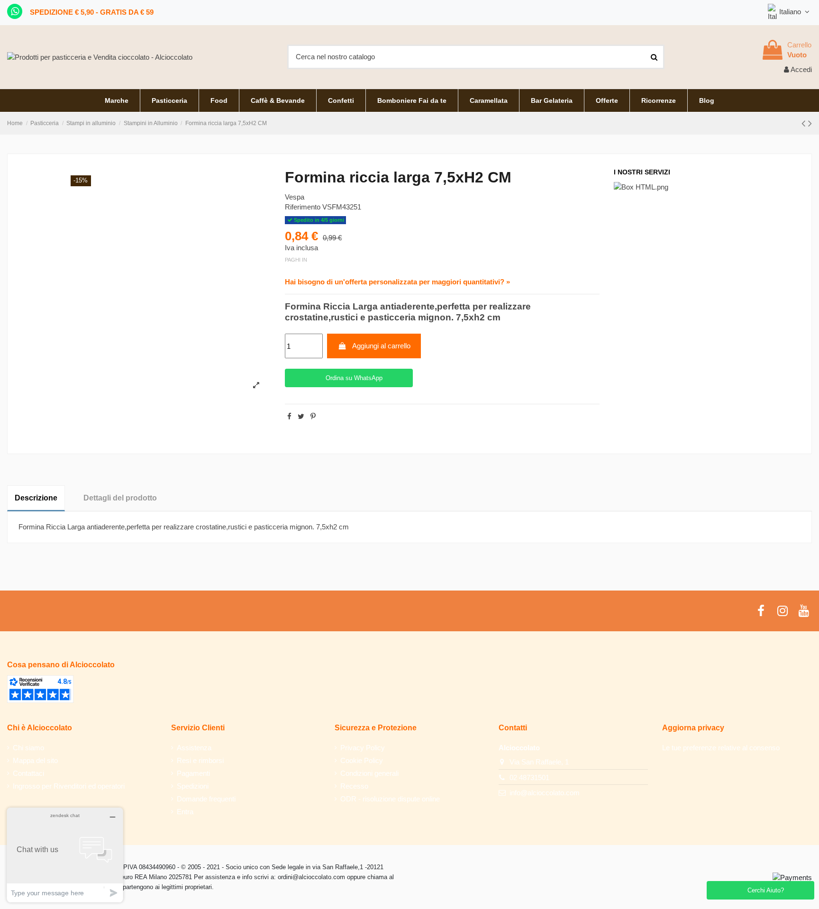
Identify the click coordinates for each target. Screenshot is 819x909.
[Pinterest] (313, 416)
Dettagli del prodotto (120, 498)
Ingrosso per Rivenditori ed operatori (69, 786)
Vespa (294, 197)
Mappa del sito (35, 760)
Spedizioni (193, 786)
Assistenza (194, 748)
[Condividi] (289, 416)
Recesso (354, 786)
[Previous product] (804, 123)
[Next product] (810, 123)
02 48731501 (529, 777)
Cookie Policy (361, 760)
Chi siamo (28, 748)
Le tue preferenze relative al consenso (721, 748)
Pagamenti (193, 773)
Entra (185, 812)
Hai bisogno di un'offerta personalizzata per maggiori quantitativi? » (397, 282)
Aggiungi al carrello (381, 346)
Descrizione (36, 498)
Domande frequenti (206, 799)
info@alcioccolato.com (545, 793)
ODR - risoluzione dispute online (390, 799)
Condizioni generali (369, 773)
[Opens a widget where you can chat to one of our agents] (65, 855)
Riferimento (302, 207)
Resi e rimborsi (200, 760)
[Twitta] (301, 416)
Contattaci (28, 773)
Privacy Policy (362, 748)
